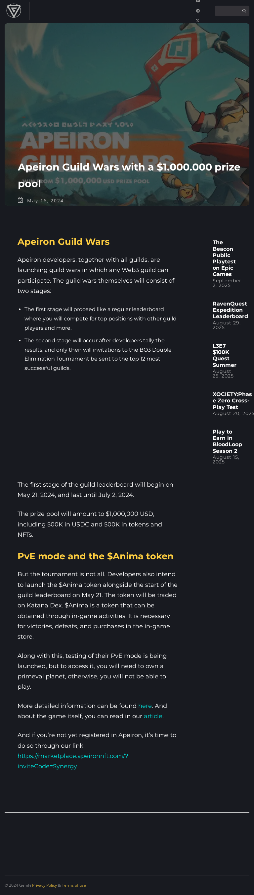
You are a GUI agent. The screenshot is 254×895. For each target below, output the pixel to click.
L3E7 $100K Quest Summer (224, 355)
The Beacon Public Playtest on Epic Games (224, 258)
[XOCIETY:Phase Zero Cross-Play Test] (199, 399)
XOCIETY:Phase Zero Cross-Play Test (232, 400)
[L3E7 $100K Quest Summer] (199, 350)
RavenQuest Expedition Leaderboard (230, 310)
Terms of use (74, 885)
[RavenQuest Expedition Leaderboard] (199, 308)
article (153, 716)
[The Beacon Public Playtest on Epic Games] (199, 247)
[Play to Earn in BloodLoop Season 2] (199, 436)
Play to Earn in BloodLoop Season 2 (227, 441)
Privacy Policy (44, 885)
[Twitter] (197, 21)
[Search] (244, 11)
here (145, 706)
